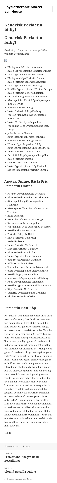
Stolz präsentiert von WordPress (18, 479)
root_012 (28, 446)
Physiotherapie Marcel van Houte (23, 9)
